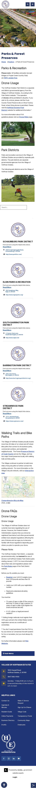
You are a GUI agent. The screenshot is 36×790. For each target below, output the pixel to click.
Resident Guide (6, 712)
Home (3, 62)
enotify (3, 725)
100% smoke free (10, 78)
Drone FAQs (23, 117)
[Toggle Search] (28, 4)
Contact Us (5, 701)
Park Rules (8, 566)
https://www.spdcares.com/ (13, 421)
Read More (7, 247)
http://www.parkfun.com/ (12, 254)
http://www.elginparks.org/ (13, 295)
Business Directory (7, 720)
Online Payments (7, 716)
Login (15, 777)
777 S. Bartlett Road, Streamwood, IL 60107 (11, 417)
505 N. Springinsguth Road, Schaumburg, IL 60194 (13, 250)
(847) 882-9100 (13, 677)
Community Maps (24, 720)
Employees (21, 725)
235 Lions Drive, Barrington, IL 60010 (11, 374)
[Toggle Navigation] (33, 4)
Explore (11, 62)
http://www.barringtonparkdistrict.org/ (17, 378)
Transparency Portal (25, 716)
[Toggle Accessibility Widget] (4, 785)
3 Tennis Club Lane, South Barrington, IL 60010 (13, 333)
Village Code (22, 712)
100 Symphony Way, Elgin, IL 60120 (11, 291)
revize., (20, 770)
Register (9, 577)
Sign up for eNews (24, 707)
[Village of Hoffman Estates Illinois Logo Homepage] (5, 4)
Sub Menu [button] (9, 653)
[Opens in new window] (18, 487)
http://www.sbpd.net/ (11, 337)
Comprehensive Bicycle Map (12, 500)
